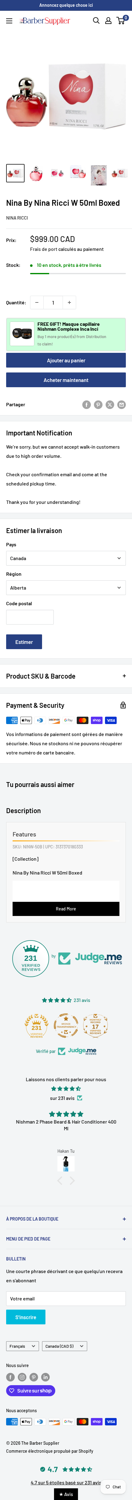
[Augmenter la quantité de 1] (69, 302)
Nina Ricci (17, 217)
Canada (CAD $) (59, 1346)
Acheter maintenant (66, 380)
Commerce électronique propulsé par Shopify (49, 1451)
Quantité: (16, 302)
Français (17, 1346)
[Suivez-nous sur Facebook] (10, 1377)
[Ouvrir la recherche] (96, 20)
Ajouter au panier (66, 360)
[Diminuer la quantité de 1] (36, 302)
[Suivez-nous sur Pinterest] (33, 1377)
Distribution (96, 336)
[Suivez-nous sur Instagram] (22, 1377)
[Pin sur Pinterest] (98, 404)
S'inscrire (25, 1317)
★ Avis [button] (66, 1494)
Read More (66, 908)
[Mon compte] (108, 20)
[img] (66, 1088)
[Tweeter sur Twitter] (110, 404)
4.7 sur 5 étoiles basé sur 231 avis (66, 1482)
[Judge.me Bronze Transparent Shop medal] (66, 1025)
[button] (61, 1180)
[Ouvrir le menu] (9, 20)
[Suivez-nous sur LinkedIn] (45, 1377)
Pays (11, 544)
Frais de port (43, 249)
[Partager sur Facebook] (86, 404)
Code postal (19, 603)
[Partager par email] (121, 404)
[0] (121, 20)
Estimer (24, 642)
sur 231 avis (62, 1098)
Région (13, 574)
